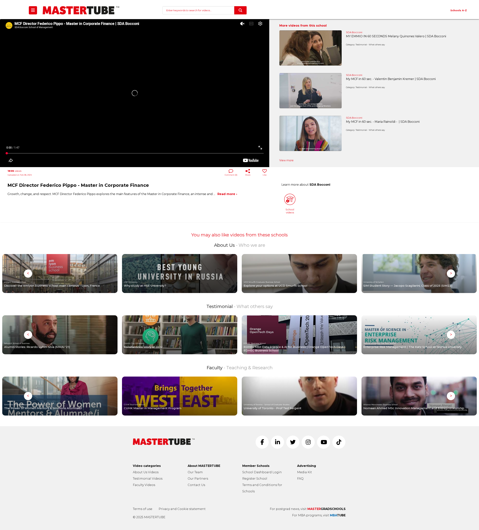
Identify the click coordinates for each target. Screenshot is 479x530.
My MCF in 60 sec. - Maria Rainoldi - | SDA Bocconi (382, 121)
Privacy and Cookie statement (182, 509)
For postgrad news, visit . (308, 509)
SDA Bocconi (354, 32)
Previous (28, 273)
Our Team (195, 472)
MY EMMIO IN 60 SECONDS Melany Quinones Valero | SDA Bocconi (396, 36)
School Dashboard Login (262, 472)
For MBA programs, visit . (319, 515)
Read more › (227, 194)
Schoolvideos (290, 211)
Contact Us (196, 485)
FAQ (300, 478)
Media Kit (304, 472)
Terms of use (142, 509)
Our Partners (198, 478)
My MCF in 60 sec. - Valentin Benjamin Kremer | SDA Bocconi (391, 79)
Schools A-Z (458, 10)
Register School (254, 478)
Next (451, 273)
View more (286, 160)
